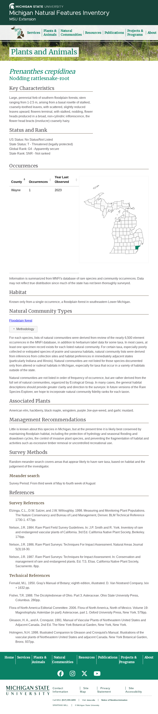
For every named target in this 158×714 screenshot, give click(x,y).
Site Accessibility (133, 690)
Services (33, 33)
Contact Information (60, 690)
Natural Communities (71, 32)
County (16, 181)
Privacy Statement (104, 690)
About (152, 33)
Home (9, 657)
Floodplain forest (20, 320)
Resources (93, 33)
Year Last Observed (62, 179)
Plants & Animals (50, 32)
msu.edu (91, 700)
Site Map (84, 690)
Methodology (25, 329)
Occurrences (38, 181)
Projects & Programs (135, 32)
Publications (114, 33)
